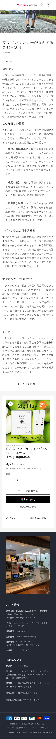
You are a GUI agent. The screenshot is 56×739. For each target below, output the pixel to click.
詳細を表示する (38, 518)
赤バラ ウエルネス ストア (26, 724)
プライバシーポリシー (39, 728)
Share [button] (9, 61)
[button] (6, 5)
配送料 (12, 469)
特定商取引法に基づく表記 (41, 732)
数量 (8, 473)
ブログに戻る (30, 384)
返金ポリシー (21, 728)
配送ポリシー (22, 732)
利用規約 (10, 732)
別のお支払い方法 (28, 507)
